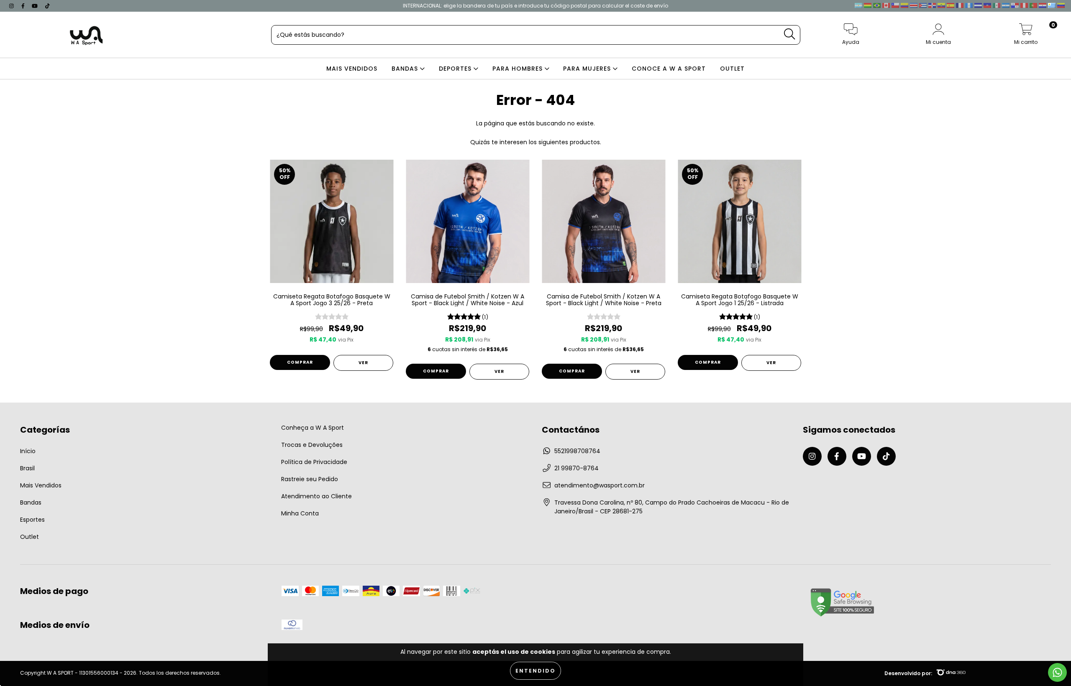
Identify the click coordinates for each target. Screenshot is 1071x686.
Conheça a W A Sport (312, 427)
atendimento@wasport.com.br (599, 485)
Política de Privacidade (314, 462)
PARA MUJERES (588, 68)
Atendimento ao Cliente (316, 496)
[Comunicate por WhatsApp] (1057, 672)
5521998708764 (577, 451)
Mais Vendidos (40, 485)
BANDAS (406, 68)
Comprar (300, 362)
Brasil (27, 468)
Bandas (30, 502)
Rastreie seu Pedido (309, 479)
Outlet (29, 537)
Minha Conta (300, 513)
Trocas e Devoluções (312, 445)
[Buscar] (789, 34)
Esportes (32, 519)
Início (28, 451)
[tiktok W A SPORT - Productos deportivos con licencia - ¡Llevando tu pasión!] (47, 6)
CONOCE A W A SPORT (669, 68)
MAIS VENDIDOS (351, 68)
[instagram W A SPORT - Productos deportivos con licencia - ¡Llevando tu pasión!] (12, 6)
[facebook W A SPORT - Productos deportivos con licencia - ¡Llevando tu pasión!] (23, 6)
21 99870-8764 (576, 468)
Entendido (535, 670)
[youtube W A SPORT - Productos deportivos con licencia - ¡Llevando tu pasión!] (35, 6)
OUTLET (732, 68)
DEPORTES (456, 68)
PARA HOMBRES (518, 68)
